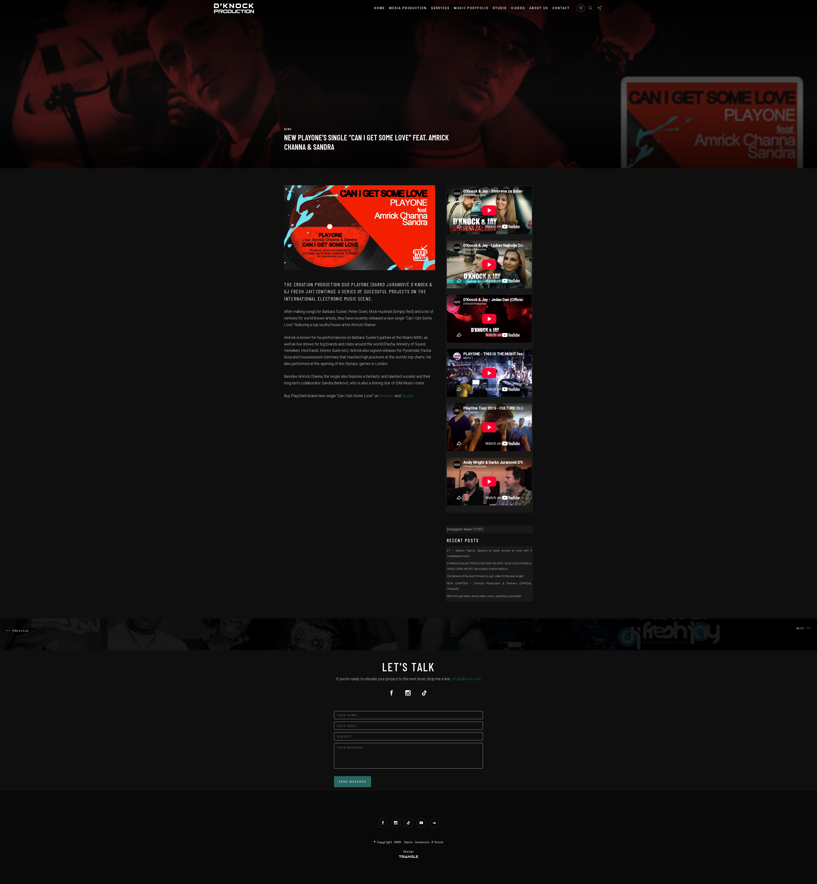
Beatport (386, 396)
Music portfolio (471, 8)
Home (379, 8)
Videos (518, 8)
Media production (408, 8)
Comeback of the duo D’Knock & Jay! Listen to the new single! (485, 576)
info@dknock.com (466, 679)
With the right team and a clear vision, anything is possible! (484, 596)
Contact (561, 8)
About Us (538, 8)
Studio (500, 8)
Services (440, 8)
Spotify (407, 396)
